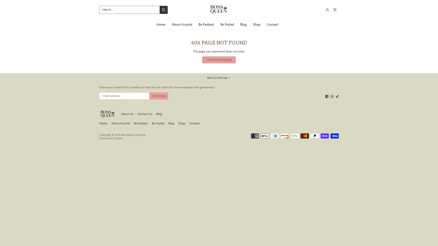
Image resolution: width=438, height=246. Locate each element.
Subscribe (420, 218)
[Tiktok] (401, 229)
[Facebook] (390, 229)
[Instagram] (396, 229)
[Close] (433, 187)
